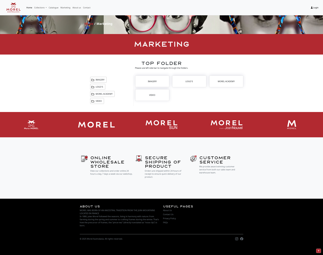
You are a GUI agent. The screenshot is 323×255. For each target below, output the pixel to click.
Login (315, 7)
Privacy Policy (169, 218)
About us (76, 7)
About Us (167, 210)
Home (29, 7)
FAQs (165, 222)
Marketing (65, 7)
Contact (86, 7)
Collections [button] (39, 7)
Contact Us (168, 214)
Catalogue (53, 7)
